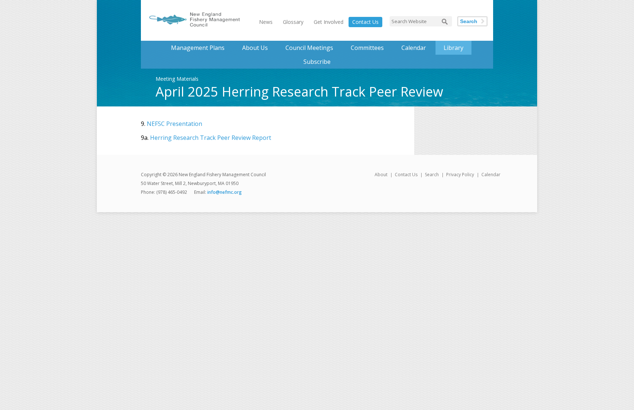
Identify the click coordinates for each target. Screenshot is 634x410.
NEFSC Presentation (174, 124)
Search (468, 21)
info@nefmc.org (224, 192)
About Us (255, 48)
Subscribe (317, 62)
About (381, 174)
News (266, 21)
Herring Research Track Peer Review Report (210, 138)
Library (453, 48)
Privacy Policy (460, 174)
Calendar (413, 48)
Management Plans (198, 48)
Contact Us (365, 21)
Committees (367, 48)
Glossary (293, 21)
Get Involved (328, 21)
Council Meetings (309, 48)
